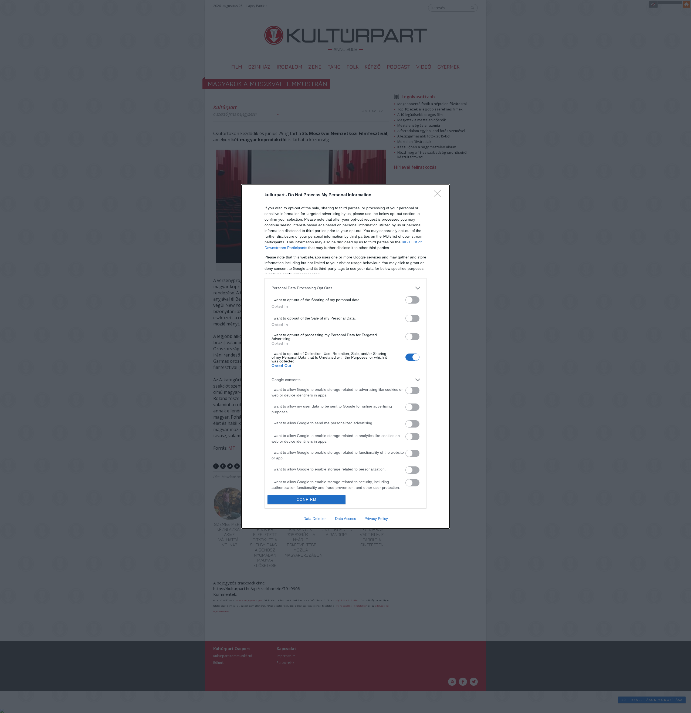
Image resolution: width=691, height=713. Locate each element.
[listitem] (345, 288)
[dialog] (345, 357)
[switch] (412, 300)
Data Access (345, 518)
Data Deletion (315, 518)
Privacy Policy (376, 518)
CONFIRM (307, 499)
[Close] (439, 195)
